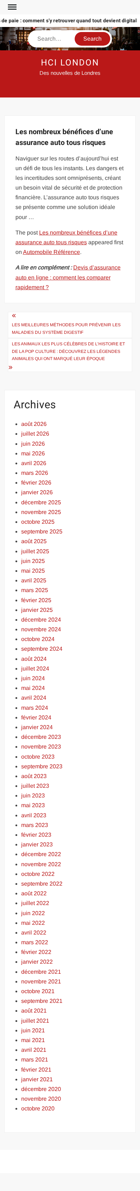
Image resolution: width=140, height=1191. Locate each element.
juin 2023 (33, 795)
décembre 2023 (41, 737)
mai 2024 (33, 688)
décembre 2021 (41, 972)
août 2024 (34, 659)
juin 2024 (33, 678)
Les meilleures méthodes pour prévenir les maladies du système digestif (66, 328)
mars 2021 (34, 1059)
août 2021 (34, 1011)
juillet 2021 (35, 1021)
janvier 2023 (37, 844)
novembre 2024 (41, 629)
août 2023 (34, 776)
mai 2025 (33, 571)
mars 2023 (34, 825)
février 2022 (36, 952)
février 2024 (36, 717)
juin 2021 (33, 1030)
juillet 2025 (35, 551)
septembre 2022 (41, 884)
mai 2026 (33, 453)
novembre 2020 (41, 1099)
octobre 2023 (38, 757)
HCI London (70, 62)
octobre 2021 (38, 991)
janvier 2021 (37, 1079)
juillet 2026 (35, 434)
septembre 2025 (41, 531)
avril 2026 (33, 463)
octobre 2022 (38, 874)
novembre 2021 (41, 981)
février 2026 (36, 482)
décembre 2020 (41, 1089)
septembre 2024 (41, 649)
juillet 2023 (35, 786)
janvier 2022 (37, 962)
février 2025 (36, 600)
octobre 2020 (38, 1108)
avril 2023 (33, 815)
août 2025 (34, 541)
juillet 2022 (35, 903)
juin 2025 (33, 561)
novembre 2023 (41, 747)
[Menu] (11, 7)
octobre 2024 (38, 639)
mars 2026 (34, 473)
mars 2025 (34, 590)
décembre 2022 (41, 854)
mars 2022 (34, 942)
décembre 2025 (41, 502)
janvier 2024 (37, 727)
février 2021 (36, 1070)
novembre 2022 (41, 864)
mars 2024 (34, 708)
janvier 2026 (37, 492)
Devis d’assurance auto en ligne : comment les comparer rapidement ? (68, 277)
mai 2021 (33, 1040)
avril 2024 (33, 698)
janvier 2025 (37, 610)
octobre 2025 (38, 522)
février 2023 (36, 835)
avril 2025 (33, 580)
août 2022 (34, 893)
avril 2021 (33, 1050)
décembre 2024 (41, 620)
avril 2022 (33, 932)
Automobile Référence (51, 252)
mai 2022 (33, 923)
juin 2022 (33, 913)
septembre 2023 (41, 766)
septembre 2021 (41, 1001)
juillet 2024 (35, 668)
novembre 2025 (41, 512)
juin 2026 (33, 444)
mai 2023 (33, 805)
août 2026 (34, 424)
